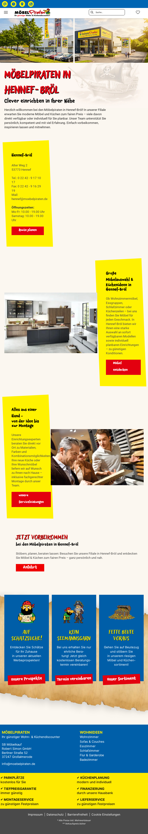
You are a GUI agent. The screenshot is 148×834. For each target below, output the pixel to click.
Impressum (35, 814)
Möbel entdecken (120, 367)
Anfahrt (30, 568)
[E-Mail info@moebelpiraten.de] (5, 4)
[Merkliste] (138, 12)
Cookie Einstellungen (106, 814)
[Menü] (6, 12)
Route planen (28, 230)
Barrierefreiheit (78, 814)
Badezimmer (89, 759)
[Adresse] (22, 4)
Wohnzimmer (89, 737)
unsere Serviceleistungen (31, 499)
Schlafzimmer (89, 750)
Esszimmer (87, 746)
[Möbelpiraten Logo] (32, 12)
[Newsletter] (31, 4)
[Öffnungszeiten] (13, 4)
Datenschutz (55, 814)
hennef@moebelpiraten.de (29, 199)
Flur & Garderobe (92, 755)
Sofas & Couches (92, 741)
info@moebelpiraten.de (18, 764)
